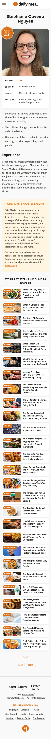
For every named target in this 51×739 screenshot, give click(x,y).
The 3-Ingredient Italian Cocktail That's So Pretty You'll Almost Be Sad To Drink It (34, 497)
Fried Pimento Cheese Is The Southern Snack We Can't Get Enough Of (34, 524)
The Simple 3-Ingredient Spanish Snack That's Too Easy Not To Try (34, 483)
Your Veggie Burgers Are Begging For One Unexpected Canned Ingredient (34, 442)
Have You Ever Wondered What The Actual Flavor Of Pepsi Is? (35, 537)
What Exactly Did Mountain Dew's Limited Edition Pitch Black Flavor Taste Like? (35, 347)
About (12, 687)
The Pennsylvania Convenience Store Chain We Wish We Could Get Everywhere (34, 603)
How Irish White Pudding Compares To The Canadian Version (34, 618)
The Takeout (39, 718)
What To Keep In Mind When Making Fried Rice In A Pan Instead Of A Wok (35, 362)
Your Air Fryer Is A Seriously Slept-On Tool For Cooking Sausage (33, 375)
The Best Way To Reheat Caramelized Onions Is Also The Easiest (34, 511)
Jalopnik (25, 709)
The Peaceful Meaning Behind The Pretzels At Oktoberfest (33, 631)
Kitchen (7, 291)
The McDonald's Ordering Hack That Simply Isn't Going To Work (35, 403)
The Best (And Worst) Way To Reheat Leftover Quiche (35, 563)
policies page (11, 265)
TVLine (35, 709)
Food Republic (36, 713)
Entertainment (10, 547)
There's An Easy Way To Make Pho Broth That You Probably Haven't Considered (34, 293)
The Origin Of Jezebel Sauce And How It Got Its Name (34, 577)
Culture (7, 494)
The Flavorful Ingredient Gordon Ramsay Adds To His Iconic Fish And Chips (34, 550)
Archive (22, 687)
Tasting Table (23, 718)
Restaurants (9, 305)
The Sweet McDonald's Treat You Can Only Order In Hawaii (35, 321)
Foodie (23, 713)
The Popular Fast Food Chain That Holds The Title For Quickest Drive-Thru (35, 334)
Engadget (14, 709)
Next (30, 665)
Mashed (10, 718)
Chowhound (11, 713)
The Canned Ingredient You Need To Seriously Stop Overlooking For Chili (35, 416)
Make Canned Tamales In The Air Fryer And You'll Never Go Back (34, 470)
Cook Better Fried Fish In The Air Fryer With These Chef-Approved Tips (34, 644)
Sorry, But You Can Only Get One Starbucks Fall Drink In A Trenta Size (34, 590)
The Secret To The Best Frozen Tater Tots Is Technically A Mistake (33, 457)
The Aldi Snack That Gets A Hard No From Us (34, 429)
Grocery (7, 386)
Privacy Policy (35, 688)
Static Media (28, 694)
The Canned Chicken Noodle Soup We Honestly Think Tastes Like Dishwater (35, 388)
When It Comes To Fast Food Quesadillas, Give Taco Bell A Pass (33, 308)
